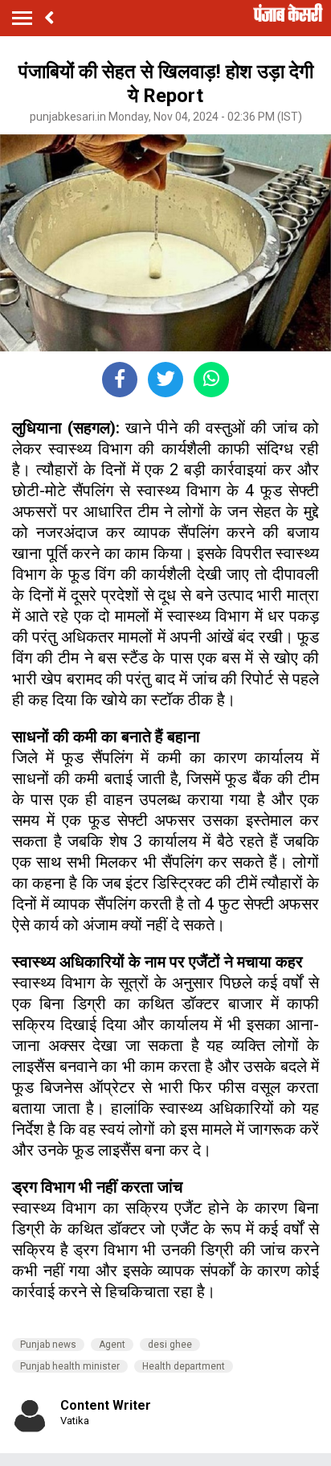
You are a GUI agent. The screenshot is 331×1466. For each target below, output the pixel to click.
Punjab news (48, 1344)
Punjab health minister (70, 1366)
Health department (183, 1366)
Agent (112, 1344)
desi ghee (170, 1344)
